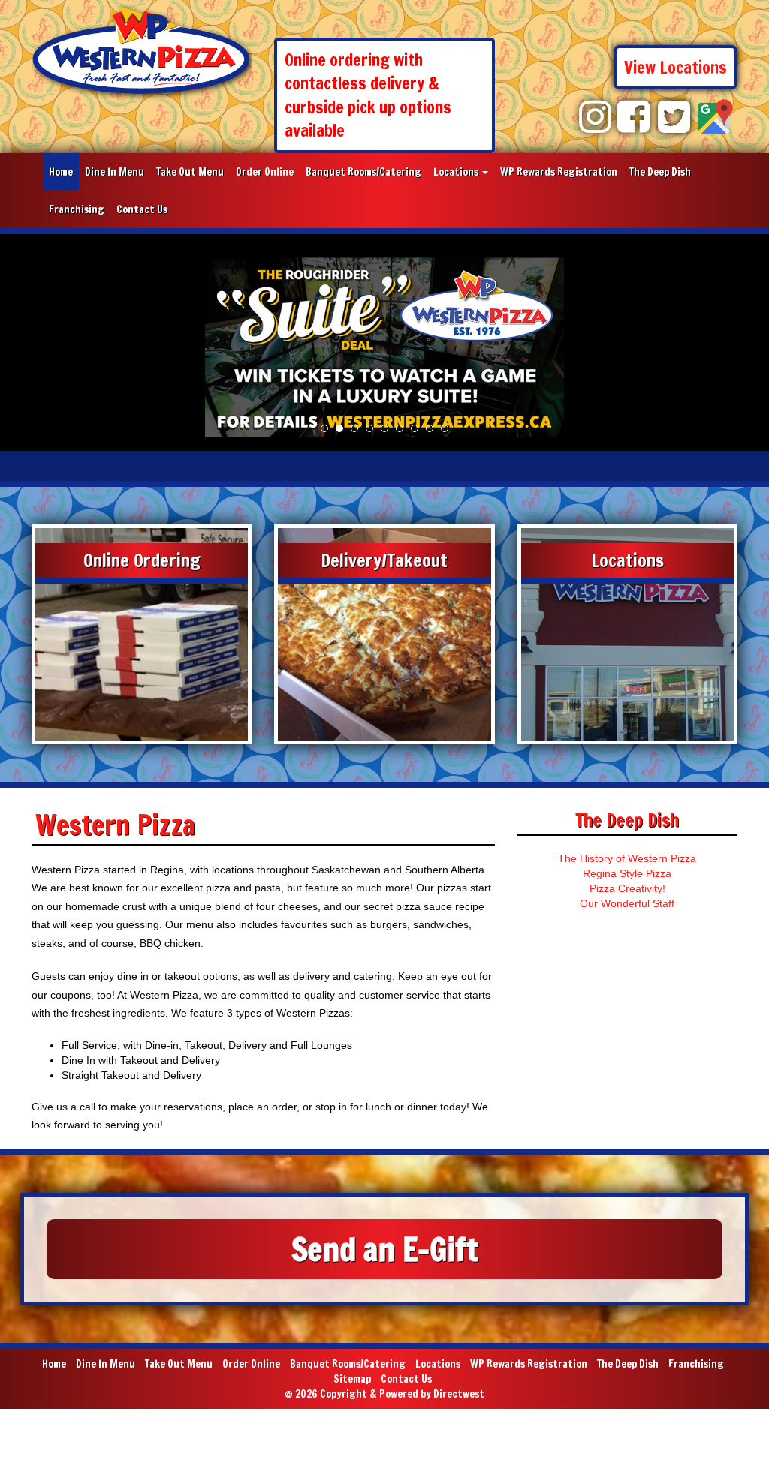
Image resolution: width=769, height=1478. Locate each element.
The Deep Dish (660, 171)
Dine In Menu (114, 171)
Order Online (265, 171)
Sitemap (352, 1378)
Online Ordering (142, 560)
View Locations (675, 67)
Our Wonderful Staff (627, 903)
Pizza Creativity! (627, 888)
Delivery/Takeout (384, 560)
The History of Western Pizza (627, 858)
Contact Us (141, 209)
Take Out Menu (190, 171)
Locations (457, 171)
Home (61, 171)
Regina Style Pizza (627, 873)
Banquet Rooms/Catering (363, 171)
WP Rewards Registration (558, 171)
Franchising (76, 209)
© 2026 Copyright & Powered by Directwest (384, 1393)
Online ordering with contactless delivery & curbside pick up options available (368, 95)
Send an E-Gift (384, 1249)
